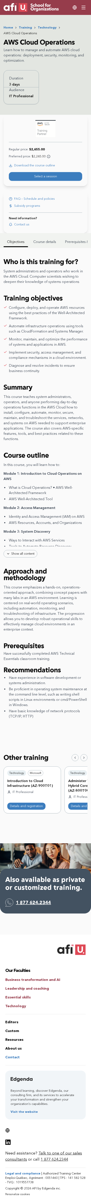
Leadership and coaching (27, 988)
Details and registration (26, 806)
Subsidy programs (27, 206)
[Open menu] (83, 7)
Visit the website (24, 1112)
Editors (11, 1022)
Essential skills (18, 997)
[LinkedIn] (8, 1142)
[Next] (83, 757)
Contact (12, 1057)
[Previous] (75, 757)
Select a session (45, 176)
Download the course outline (34, 165)
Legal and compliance (22, 1173)
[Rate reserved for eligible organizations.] (48, 156)
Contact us (21, 224)
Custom (12, 1031)
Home (8, 27)
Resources (14, 1040)
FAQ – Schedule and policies (34, 199)
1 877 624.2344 (33, 902)
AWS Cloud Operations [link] (20, 33)
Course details (44, 242)
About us (13, 1048)
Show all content (22, 554)
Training (25, 27)
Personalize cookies (17, 1194)
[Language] (75, 7)
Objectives (16, 242)
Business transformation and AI (32, 980)
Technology (47, 27)
